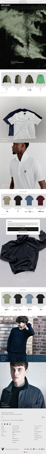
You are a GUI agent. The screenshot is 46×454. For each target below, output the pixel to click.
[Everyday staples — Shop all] (23, 166)
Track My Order (15, 429)
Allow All (23, 228)
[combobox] (43, 453)
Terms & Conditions (37, 431)
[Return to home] (2, 449)
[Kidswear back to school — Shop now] (23, 339)
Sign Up (43, 417)
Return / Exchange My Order (16, 432)
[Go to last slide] (2, 214)
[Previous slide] (2, 92)
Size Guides (14, 434)
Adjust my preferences (23, 232)
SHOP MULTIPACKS (4, 140)
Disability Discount (15, 440)
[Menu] (44, 5)
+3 (33, 211)
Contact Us (14, 442)
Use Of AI (36, 439)
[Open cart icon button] (38, 5)
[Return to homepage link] (5, 5)
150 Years (3, 429)
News (2, 433)
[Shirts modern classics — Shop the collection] (23, 385)
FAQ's (13, 436)
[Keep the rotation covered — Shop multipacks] (23, 119)
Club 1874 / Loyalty (15, 427)
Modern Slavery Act (37, 435)
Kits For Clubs (3, 431)
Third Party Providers (38, 437)
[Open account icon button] (41, 5)
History (2, 427)
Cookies (35, 429)
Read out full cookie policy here (20, 225)
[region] (23, 227)
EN (42, 453)
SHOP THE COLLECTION (5, 406)
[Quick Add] (23, 207)
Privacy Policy (21, 420)
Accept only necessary (23, 230)
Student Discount (15, 438)
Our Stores (3, 435)
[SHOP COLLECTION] (23, 252)
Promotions (36, 433)
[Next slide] (5, 92)
